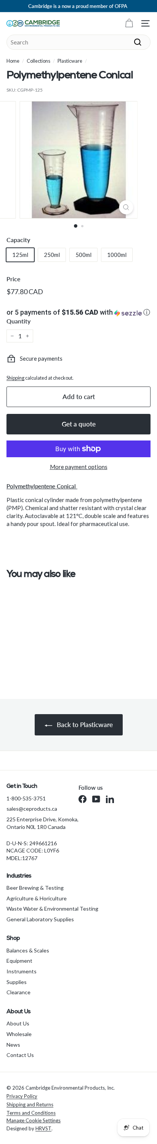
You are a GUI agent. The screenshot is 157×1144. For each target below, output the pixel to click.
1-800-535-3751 (26, 798)
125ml (20, 254)
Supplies (16, 982)
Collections (38, 61)
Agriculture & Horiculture (36, 898)
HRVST (43, 1128)
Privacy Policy (21, 1096)
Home (12, 61)
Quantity (18, 321)
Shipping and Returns (29, 1104)
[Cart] (129, 23)
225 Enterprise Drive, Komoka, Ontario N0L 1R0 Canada (42, 823)
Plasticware (70, 61)
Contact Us (20, 1055)
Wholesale (19, 1034)
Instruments (21, 971)
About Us (17, 1023)
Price (13, 278)
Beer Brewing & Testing (35, 887)
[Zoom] (126, 207)
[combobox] (78, 42)
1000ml (117, 254)
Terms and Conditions (31, 1113)
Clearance (18, 992)
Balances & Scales (27, 950)
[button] (78, 312)
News (13, 1044)
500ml (83, 254)
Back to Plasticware (84, 725)
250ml (52, 254)
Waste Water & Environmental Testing (52, 908)
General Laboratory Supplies (40, 919)
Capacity (18, 239)
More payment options (78, 466)
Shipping (15, 378)
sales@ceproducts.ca (31, 808)
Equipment (19, 960)
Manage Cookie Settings (33, 1120)
